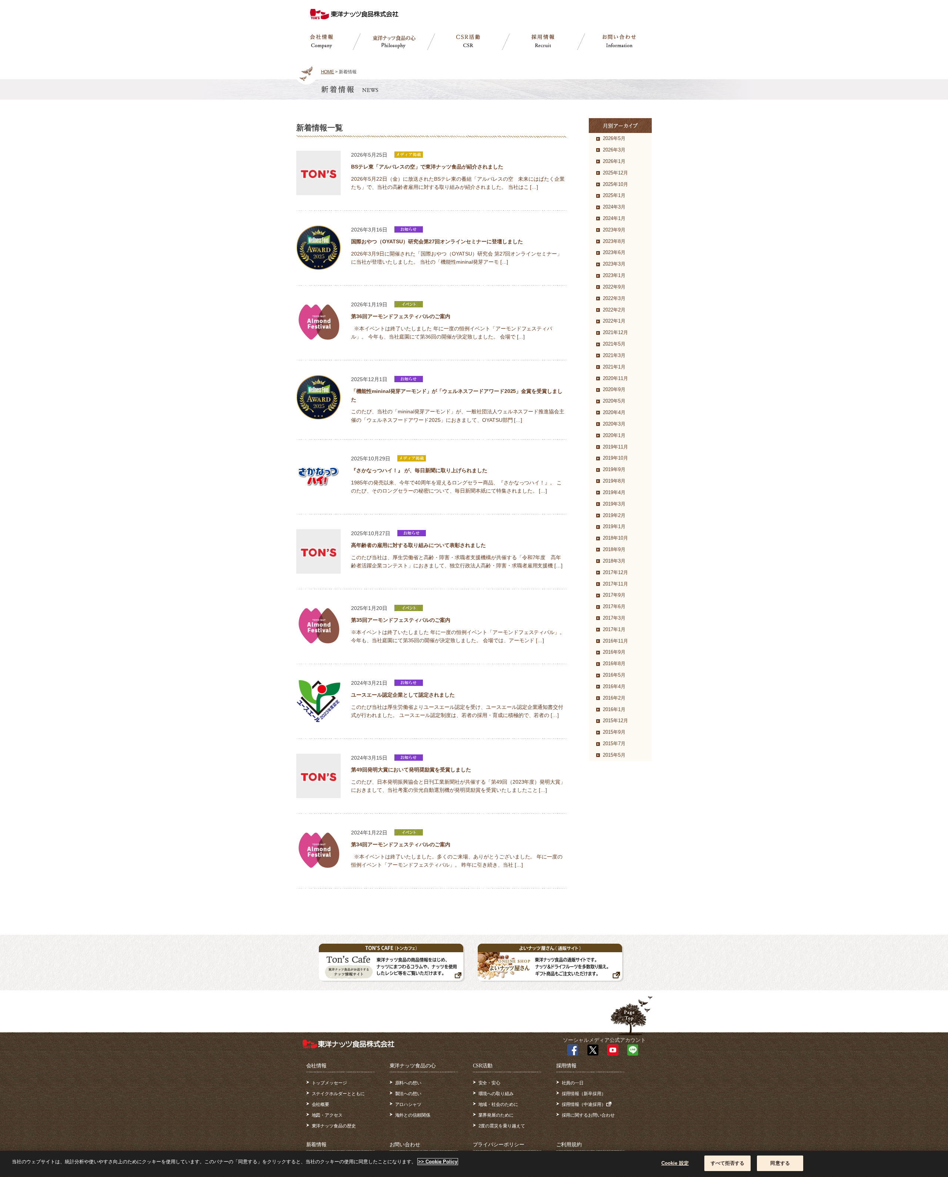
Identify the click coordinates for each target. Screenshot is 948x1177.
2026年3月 (614, 150)
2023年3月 (614, 264)
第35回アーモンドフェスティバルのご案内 (400, 620)
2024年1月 (614, 218)
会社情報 (316, 1065)
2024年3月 (614, 207)
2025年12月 (615, 173)
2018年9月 (614, 549)
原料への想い (408, 1083)
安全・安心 (489, 1083)
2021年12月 (615, 332)
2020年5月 (614, 401)
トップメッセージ (329, 1083)
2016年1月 (614, 709)
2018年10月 (615, 538)
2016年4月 (614, 686)
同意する (780, 1163)
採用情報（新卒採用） (584, 1093)
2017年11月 (615, 584)
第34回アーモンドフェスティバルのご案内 (400, 844)
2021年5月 (614, 344)
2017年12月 (615, 572)
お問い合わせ (405, 1144)
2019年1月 (614, 526)
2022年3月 (614, 298)
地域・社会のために (498, 1104)
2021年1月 (614, 367)
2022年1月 (614, 321)
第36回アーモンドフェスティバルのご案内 (400, 316)
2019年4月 (614, 492)
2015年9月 (614, 732)
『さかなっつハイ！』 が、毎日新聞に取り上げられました (419, 470)
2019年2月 (614, 515)
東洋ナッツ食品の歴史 (334, 1125)
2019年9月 (614, 469)
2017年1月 (614, 629)
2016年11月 (615, 641)
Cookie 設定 (675, 1163)
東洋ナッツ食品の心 (413, 1065)
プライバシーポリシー (499, 1144)
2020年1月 (614, 435)
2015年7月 (614, 743)
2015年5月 (614, 755)
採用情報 (566, 1065)
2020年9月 (614, 389)
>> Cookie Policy (437, 1161)
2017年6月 (614, 606)
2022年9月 (614, 287)
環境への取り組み (496, 1093)
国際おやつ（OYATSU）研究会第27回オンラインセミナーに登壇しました (437, 241)
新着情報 (316, 1144)
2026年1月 (614, 161)
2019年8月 (614, 481)
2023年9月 (614, 230)
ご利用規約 (569, 1144)
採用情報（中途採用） (584, 1104)
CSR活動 (483, 1065)
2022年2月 (614, 310)
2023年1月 (614, 275)
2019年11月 (615, 447)
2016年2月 (614, 698)
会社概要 (321, 1104)
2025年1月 (614, 195)
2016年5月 (614, 675)
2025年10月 (615, 184)
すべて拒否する (728, 1163)
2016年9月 (614, 652)
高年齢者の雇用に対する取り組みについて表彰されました (418, 545)
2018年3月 (614, 561)
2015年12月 (615, 720)
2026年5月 (614, 138)
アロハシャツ (408, 1104)
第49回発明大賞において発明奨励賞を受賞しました (411, 770)
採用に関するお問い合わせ (588, 1115)
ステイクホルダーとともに (338, 1093)
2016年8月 (614, 663)
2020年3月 (614, 424)
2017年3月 (614, 618)
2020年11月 (615, 378)
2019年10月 (615, 458)
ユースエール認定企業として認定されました (403, 695)
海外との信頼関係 (413, 1115)
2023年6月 (614, 252)
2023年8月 (614, 241)
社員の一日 (573, 1083)
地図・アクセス (327, 1115)
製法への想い (408, 1093)
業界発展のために (496, 1115)
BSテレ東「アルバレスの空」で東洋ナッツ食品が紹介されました (427, 167)
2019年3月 (614, 504)
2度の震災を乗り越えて (501, 1125)
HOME (327, 71)
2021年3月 (614, 355)
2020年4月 (614, 412)
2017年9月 (614, 595)
